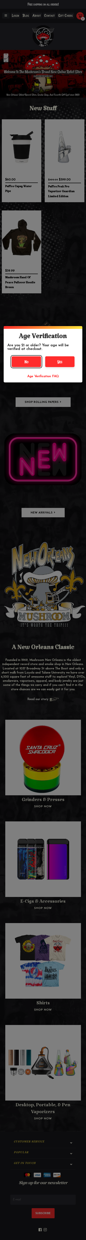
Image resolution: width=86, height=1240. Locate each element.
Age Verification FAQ (43, 376)
